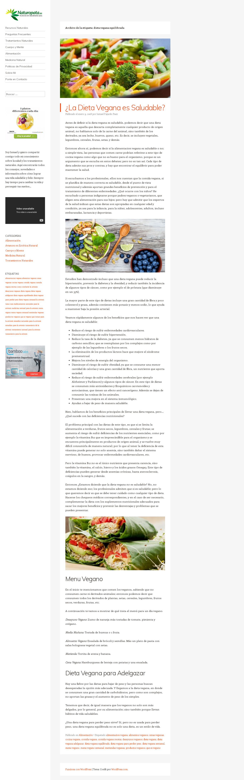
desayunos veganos (132, 739)
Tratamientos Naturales (19, 40)
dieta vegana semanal (153, 743)
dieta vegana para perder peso (126, 743)
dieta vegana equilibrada (97, 743)
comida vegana (89, 739)
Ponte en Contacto (16, 79)
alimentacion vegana (117, 734)
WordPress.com (119, 769)
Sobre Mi (10, 72)
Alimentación (13, 53)
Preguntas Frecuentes (18, 34)
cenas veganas (156, 734)
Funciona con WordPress (78, 769)
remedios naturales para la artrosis (27, 321)
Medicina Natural (15, 60)
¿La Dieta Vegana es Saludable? (115, 107)
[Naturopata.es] (25, 15)
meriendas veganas (115, 747)
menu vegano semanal (92, 747)
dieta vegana (149, 739)
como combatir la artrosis (27, 286)
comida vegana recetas (109, 739)
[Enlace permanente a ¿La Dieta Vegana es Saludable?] (115, 101)
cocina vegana (72, 739)
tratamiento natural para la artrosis (26, 329)
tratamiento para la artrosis (16, 334)
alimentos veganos (138, 734)
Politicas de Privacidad (18, 66)
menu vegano (72, 747)
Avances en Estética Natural (21, 245)
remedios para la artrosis (15, 325)
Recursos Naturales (16, 27)
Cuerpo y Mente (14, 47)
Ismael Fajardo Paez (107, 113)
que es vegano (153, 747)
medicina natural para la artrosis (25, 308)
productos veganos (135, 747)
